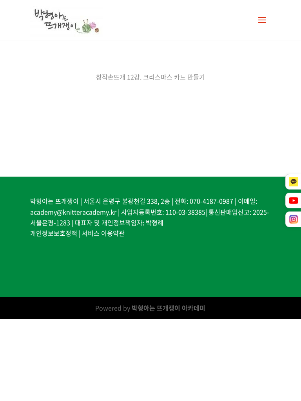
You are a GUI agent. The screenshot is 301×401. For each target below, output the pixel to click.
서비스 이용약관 (103, 233)
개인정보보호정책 (53, 233)
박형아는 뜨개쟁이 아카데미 (168, 307)
